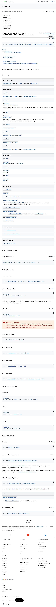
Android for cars (41, 548)
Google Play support (42, 565)
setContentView (7, 135)
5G (20, 553)
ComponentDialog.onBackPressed (27, 472)
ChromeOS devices (42, 546)
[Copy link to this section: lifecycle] (8, 442)
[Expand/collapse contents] (9, 15)
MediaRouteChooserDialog (16, 63)
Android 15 (4, 565)
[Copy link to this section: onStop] (7, 421)
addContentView (7, 96)
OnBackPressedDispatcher (13, 207)
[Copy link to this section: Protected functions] (18, 386)
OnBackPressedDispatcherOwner (40, 44)
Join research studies (42, 567)
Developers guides (24, 564)
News (3, 551)
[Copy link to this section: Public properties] (16, 436)
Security (3, 546)
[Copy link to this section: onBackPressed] (12, 309)
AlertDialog (6, 63)
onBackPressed (6, 117)
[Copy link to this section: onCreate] (9, 393)
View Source (50, 35)
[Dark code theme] (53, 43)
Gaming (21, 542)
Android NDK (22, 571)
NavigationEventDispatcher (13, 196)
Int (36, 83)
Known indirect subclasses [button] (20, 62)
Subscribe (19, 600)
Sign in (52, 1)
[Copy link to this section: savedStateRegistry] (15, 508)
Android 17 (4, 561)
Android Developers (6, 11)
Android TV (40, 551)
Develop (13, 11)
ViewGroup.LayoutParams (29, 96)
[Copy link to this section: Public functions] (15, 270)
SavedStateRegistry (11, 217)
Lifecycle (8, 189)
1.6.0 (53, 308)
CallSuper (6, 103)
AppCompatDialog (7, 57)
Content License (39, 526)
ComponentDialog (13, 44)
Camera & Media (23, 548)
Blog (3, 553)
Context (20, 83)
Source (3, 548)
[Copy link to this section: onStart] (7, 407)
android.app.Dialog (8, 51)
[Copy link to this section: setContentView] (13, 347)
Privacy (21, 551)
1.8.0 (53, 288)
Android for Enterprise (6, 544)
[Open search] (36, 1)
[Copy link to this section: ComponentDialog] (14, 257)
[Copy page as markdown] (30, 34)
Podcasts (4, 555)
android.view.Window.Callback (13, 234)
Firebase (3, 587)
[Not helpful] (53, 12)
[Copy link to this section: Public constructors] (18, 251)
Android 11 (4, 574)
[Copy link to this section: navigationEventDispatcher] (20, 455)
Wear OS (40, 544)
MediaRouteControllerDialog (30, 63)
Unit (7, 93)
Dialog (21, 44)
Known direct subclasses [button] (9, 56)
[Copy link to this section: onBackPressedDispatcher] (19, 478)
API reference (6, 6)
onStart (5, 172)
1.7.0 (53, 507)
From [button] (10, 230)
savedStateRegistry (8, 220)
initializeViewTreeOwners (10, 105)
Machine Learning (24, 544)
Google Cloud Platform (7, 589)
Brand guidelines (14, 596)
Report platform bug (42, 561)
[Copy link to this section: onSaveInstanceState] (16, 334)
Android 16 (4, 563)
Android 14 (4, 567)
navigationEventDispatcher (10, 200)
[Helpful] (51, 12)
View (16, 96)
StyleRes (33, 83)
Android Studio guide (24, 562)
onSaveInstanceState (8, 128)
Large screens (41, 542)
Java (53, 38)
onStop (4, 180)
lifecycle (5, 193)
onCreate (5, 163)
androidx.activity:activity (49, 33)
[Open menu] (2, 1)
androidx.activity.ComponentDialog (13, 52)
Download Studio (23, 569)
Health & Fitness (23, 546)
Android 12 (4, 572)
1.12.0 (53, 454)
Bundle (8, 124)
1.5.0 (53, 36)
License (7, 596)
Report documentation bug (44, 563)
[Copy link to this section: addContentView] (13, 276)
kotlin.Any (4, 49)
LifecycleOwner (27, 44)
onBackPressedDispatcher (9, 211)
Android (3, 542)
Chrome (3, 585)
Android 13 (4, 569)
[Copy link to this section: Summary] (10, 75)
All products (4, 591)
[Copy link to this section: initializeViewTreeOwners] (19, 289)
